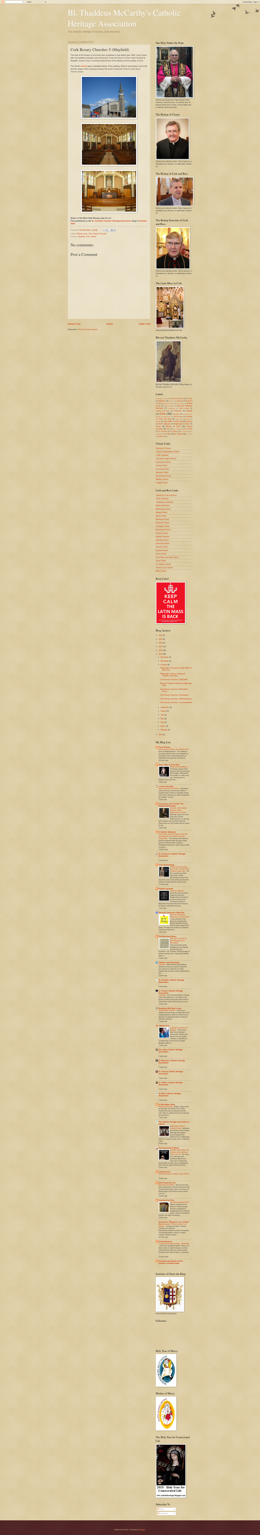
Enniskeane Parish (163, 530)
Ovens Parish (161, 554)
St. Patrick (178, 434)
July (162, 715)
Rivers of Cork (173, 426)
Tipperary (161, 436)
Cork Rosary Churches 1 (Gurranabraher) (176, 702)
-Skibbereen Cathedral (164, 502)
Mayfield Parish (162, 550)
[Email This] (104, 230)
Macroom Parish (162, 472)
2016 (161, 650)
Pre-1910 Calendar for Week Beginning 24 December (178, 941)
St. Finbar (174, 431)
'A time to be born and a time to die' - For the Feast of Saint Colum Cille (179, 869)
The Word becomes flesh (179, 1202)
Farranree (176, 414)
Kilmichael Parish (162, 543)
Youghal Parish (162, 483)
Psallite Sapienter (166, 889)
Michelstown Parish (163, 476)
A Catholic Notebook (167, 832)
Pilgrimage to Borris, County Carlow (177, 1127)
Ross (168, 429)
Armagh (189, 398)
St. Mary (167, 434)
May (163, 719)
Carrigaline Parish (163, 526)
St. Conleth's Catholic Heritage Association (111, 221)
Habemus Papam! (177, 891)
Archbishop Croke (161, 398)
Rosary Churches (100, 234)
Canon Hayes (183, 408)
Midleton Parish (162, 479)
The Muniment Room (167, 936)
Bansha (179, 401)
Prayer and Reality (166, 1107)
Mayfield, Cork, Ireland (87, 236)
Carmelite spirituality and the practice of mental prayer (171, 1262)
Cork (90, 234)
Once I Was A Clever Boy (169, 765)
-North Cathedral (162, 499)
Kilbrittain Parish (162, 540)
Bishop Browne (166, 403)
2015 (161, 654)
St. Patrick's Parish (163, 564)
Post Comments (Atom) (88, 329)
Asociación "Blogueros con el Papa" (174, 1222)
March (163, 726)
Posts (161, 1509)
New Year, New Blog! (166, 1185)
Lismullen (162, 995)
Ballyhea (161, 401)
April (163, 722)
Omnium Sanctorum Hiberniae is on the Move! (179, 916)
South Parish (161, 561)
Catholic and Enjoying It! (169, 962)
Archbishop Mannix (176, 398)
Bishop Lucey (82, 234)
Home (109, 324)
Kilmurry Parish (162, 547)
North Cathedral (164, 424)
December (165, 657)
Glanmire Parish (162, 533)
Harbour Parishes (162, 537)
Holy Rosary (178, 416)
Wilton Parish (161, 571)
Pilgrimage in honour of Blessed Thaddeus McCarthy (172, 675)
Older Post (144, 324)
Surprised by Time (166, 1200)
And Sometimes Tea (167, 1183)
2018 (161, 643)
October (164, 665)
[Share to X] (109, 230)
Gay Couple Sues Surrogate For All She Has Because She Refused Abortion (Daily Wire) (173, 836)
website (83, 66)
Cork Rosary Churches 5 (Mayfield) (174, 680)
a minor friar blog (166, 786)
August (164, 711)
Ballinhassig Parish (163, 509)
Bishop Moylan (169, 406)
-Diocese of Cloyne (163, 448)
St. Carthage (177, 429)
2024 (161, 635)
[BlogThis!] (107, 230)
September (165, 707)
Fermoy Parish (161, 465)
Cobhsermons (164, 1172)
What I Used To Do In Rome (169, 788)
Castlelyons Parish (163, 462)
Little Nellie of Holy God (173, 421)
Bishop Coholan (179, 403)
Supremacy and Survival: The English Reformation (171, 805)
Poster (158, 426)
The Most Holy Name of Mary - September (174, 1244)
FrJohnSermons (165, 1242)
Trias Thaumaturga (166, 865)
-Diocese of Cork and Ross (166, 495)
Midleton (189, 421)
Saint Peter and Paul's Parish (167, 557)
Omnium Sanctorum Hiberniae (171, 913)
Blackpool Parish (162, 519)
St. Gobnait (184, 431)
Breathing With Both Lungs (170, 1008)
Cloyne (189, 411)
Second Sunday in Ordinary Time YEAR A (174, 1174)
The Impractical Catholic (169, 1148)
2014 (161, 735)
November (165, 661)
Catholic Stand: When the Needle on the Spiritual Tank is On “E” (179, 1152)
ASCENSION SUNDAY (167, 1010)
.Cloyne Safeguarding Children (167, 452)
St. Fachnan (162, 431)
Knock (158, 421)
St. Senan (189, 434)
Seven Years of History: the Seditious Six (174, 749)
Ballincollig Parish (163, 505)
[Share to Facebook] (112, 230)
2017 (161, 647)
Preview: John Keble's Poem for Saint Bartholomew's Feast (178, 810)
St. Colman (188, 429)
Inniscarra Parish (162, 469)
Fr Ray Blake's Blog (167, 1105)
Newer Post (74, 324)
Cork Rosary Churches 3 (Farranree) (174, 695)
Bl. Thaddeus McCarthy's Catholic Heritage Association (124, 18)
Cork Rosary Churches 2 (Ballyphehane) (175, 699)
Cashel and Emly (163, 411)
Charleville (178, 411)
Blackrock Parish (162, 523)
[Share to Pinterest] (114, 230)
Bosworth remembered (179, 767)
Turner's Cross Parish (164, 568)
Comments (163, 1513)
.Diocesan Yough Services (166, 459)
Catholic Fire (164, 1026)
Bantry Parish (161, 516)
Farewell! (162, 965)
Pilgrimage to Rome (182, 424)
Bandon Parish (161, 512)
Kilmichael (186, 419)
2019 (161, 639)
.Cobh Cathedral (162, 455)
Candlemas (171, 408)
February (164, 730)
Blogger (142, 1530)
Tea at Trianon (164, 747)
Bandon (171, 401)
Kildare (178, 419)
